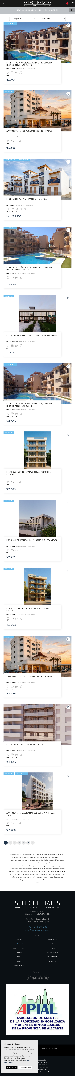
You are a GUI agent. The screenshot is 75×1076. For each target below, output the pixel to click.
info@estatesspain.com (37, 930)
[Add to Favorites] (68, 25)
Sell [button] (51, 944)
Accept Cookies (11, 1067)
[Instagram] (40, 978)
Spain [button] (19, 952)
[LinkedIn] (46, 978)
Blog (19, 961)
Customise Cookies (25, 1067)
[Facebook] (29, 978)
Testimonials (52, 952)
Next (69, 43)
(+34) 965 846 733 (37, 927)
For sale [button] (19, 944)
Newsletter (52, 957)
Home (19, 939)
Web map (53, 1048)
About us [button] (51, 939)
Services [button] (51, 948)
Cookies (44, 1048)
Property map (19, 948)
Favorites (52, 961)
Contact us (19, 965)
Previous (5, 43)
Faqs (19, 957)
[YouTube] (34, 978)
